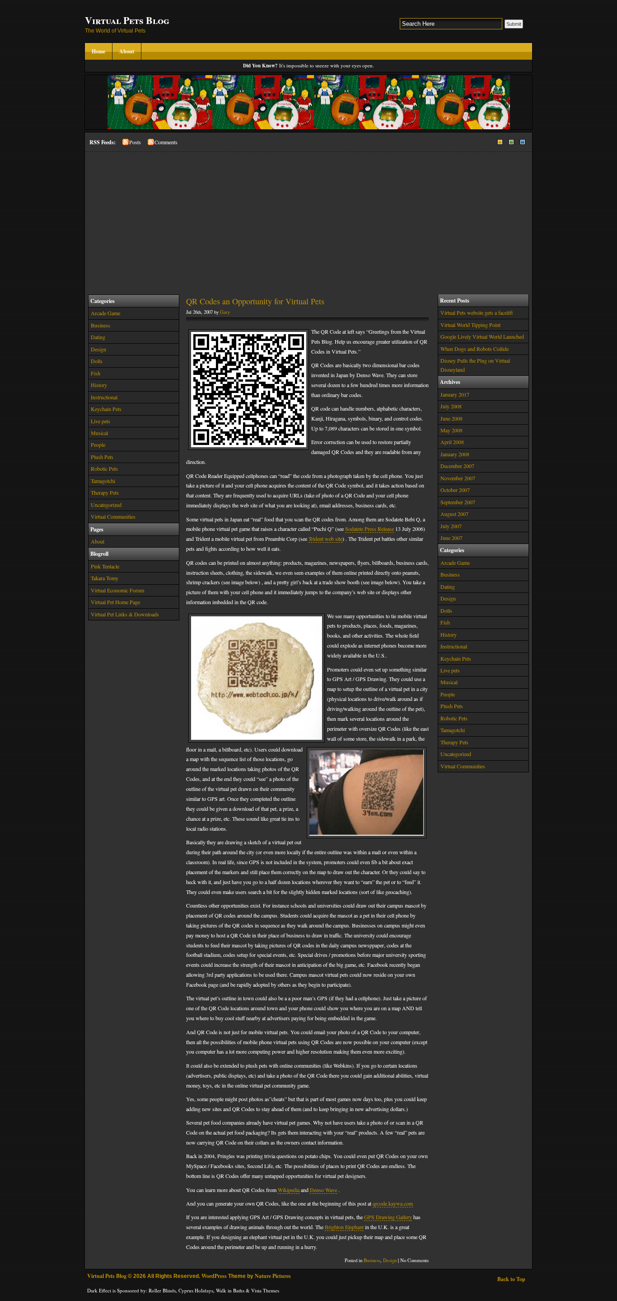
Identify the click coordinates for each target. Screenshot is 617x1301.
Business (100, 325)
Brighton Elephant (344, 1226)
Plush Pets (102, 456)
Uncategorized (106, 504)
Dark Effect (99, 1290)
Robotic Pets (104, 468)
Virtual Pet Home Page (115, 602)
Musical (99, 432)
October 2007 (455, 489)
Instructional (104, 397)
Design (98, 349)
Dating (98, 337)
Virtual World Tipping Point (470, 324)
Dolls (97, 360)
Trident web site (325, 538)
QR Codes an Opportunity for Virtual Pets (255, 301)
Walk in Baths (230, 1290)
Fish (95, 373)
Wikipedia (288, 1189)
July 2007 (451, 526)
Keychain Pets (106, 408)
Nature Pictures (273, 1276)
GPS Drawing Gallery (388, 1217)
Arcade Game (105, 313)
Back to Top (511, 1279)
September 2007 (457, 502)
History (99, 384)
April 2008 (452, 441)
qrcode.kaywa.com (393, 1203)
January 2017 (454, 394)
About (126, 51)
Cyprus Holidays (195, 1290)
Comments (166, 142)
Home (98, 51)
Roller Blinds (162, 1290)
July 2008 (451, 406)
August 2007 (454, 513)
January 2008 (454, 454)
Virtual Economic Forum (117, 590)
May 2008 (451, 430)
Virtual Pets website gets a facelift (476, 312)
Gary (225, 311)
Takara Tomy (104, 578)
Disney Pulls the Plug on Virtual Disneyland (475, 365)
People (98, 444)
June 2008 (451, 418)
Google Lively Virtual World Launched (482, 336)
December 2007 (457, 465)
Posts (135, 142)
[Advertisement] (308, 219)
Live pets (100, 421)
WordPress (214, 1276)
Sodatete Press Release (369, 528)
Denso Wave (323, 1189)
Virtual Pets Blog (127, 20)
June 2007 (451, 537)
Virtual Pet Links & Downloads (125, 614)
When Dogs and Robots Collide (474, 348)
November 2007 (457, 478)
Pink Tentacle (105, 566)
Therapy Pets (105, 492)
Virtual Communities (113, 516)
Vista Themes (265, 1290)
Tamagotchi (103, 480)
